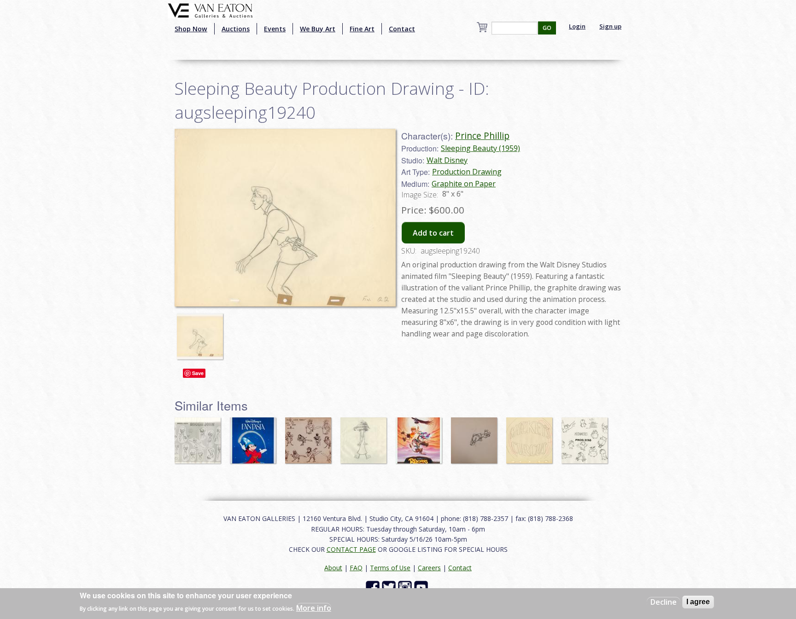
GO (547, 28)
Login (577, 26)
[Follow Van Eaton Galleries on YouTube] (422, 587)
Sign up (610, 26)
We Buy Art (317, 28)
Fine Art (362, 28)
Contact (402, 28)
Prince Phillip (482, 135)
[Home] (210, 10)
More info (313, 608)
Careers (429, 567)
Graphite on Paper (464, 184)
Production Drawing (467, 172)
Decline (663, 602)
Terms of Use (390, 567)
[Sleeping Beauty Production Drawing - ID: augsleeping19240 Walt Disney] (285, 217)
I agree (698, 602)
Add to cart (433, 233)
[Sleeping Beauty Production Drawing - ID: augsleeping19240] (202, 332)
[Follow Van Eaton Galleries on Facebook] (374, 587)
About (333, 567)
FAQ (356, 567)
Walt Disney (447, 160)
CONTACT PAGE (351, 549)
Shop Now (191, 28)
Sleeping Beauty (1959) (480, 148)
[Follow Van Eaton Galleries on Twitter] (390, 587)
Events (275, 28)
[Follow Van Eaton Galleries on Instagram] (406, 587)
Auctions (236, 28)
